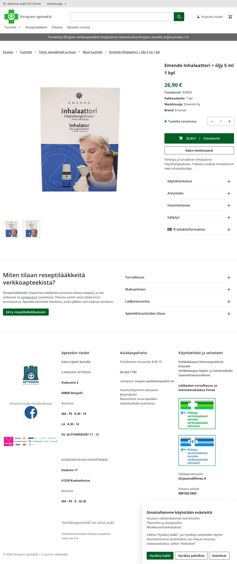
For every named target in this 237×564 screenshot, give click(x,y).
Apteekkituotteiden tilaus (145, 313)
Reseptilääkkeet (36, 27)
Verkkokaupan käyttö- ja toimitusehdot (205, 371)
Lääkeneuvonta (137, 301)
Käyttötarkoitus (179, 181)
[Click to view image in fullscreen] (80, 139)
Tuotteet (10, 27)
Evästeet (184, 366)
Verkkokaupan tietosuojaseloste (200, 362)
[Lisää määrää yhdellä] (229, 121)
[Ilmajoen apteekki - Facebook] (31, 413)
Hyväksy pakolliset (191, 556)
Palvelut (57, 27)
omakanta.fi (29, 297)
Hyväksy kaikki (160, 556)
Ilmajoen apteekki (36, 16)
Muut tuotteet (92, 52)
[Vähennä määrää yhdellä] (211, 121)
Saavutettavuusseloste (194, 375)
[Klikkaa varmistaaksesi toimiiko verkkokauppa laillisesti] (206, 413)
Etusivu (8, 52)
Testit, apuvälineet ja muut (57, 52)
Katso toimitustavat (199, 150)
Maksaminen (135, 289)
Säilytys (173, 217)
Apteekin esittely (78, 27)
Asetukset (219, 556)
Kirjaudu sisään (212, 17)
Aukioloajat (55, 4)
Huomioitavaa (178, 205)
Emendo (181, 110)
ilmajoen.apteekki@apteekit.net (154, 381)
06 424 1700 (128, 372)
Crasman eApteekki (54, 554)
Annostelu (175, 193)
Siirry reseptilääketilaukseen (26, 312)
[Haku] (179, 16)
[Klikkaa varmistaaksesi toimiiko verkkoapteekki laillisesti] (206, 450)
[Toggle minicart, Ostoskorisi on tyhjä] (230, 17)
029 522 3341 (187, 493)
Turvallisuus (134, 277)
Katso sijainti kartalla (75, 362)
